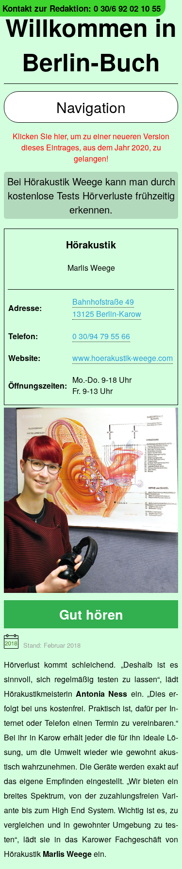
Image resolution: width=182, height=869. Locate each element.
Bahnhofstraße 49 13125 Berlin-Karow (106, 307)
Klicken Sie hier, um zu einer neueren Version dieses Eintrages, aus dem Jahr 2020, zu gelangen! (91, 147)
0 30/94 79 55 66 (101, 336)
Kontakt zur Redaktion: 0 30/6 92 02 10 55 (81, 8)
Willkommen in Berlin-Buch (91, 44)
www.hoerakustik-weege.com (122, 357)
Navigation (91, 107)
